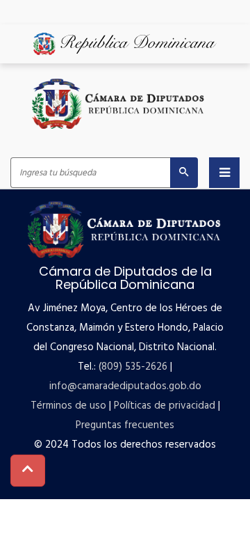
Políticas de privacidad (164, 406)
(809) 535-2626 (133, 367)
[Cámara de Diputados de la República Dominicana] (119, 104)
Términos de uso (68, 406)
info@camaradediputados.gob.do (125, 386)
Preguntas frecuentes (125, 425)
